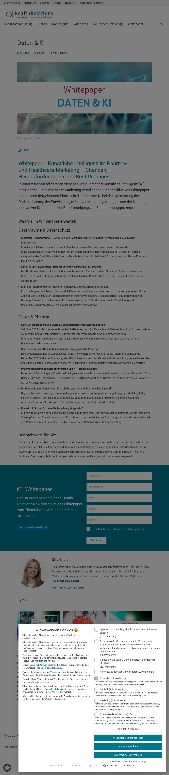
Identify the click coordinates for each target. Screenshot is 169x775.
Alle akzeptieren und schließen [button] (128, 738)
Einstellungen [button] (50, 675)
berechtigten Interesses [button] (51, 668)
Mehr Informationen (57, 765)
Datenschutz (77, 765)
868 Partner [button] (40, 665)
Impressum (93, 765)
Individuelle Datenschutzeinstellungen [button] (128, 761)
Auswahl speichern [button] (128, 746)
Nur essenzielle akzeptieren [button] (128, 755)
